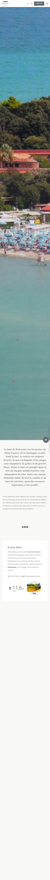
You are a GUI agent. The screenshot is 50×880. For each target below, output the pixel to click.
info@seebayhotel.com (32, 576)
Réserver (39, 3)
